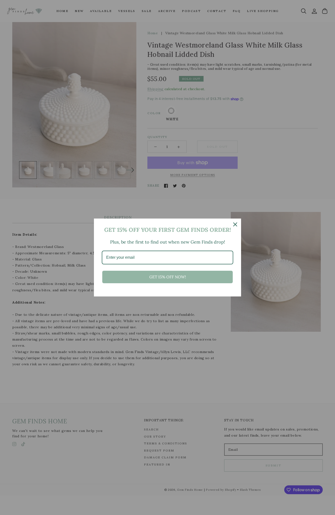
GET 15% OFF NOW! (167, 276)
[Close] (235, 224)
